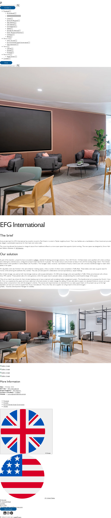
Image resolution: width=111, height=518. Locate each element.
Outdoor (9, 34)
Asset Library (11, 56)
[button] (55, 326)
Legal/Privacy (17, 517)
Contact (5, 58)
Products (6, 11)
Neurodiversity (11, 44)
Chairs (9, 18)
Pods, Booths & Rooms (14, 32)
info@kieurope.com (16, 507)
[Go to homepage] (1, 3)
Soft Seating (10, 24)
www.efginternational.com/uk (17, 394)
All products (10, 13)
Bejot (8, 36)
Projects (9, 52)
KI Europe (48, 453)
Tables (9, 28)
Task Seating (10, 22)
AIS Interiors (19, 248)
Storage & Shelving (13, 30)
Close (6, 63)
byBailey (36, 260)
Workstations (11, 26)
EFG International (13, 389)
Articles (9, 50)
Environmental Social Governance (17, 42)
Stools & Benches (12, 20)
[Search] (18, 5)
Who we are (11, 40)
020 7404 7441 (5, 507)
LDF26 (9, 48)
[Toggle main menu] (0, 1)
